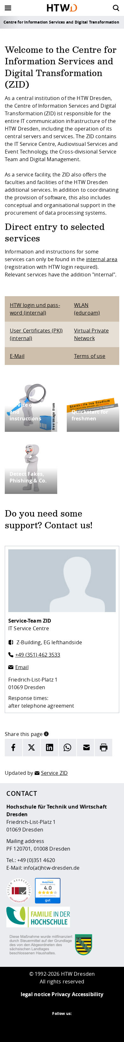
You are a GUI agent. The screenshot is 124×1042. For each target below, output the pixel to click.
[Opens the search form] (116, 8)
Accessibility (88, 994)
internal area (102, 259)
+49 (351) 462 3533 (37, 654)
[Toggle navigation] (8, 8)
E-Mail (17, 356)
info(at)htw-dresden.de (51, 867)
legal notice (36, 994)
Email (22, 667)
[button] (46, 733)
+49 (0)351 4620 (36, 860)
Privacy (61, 994)
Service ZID (54, 772)
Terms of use (90, 356)
